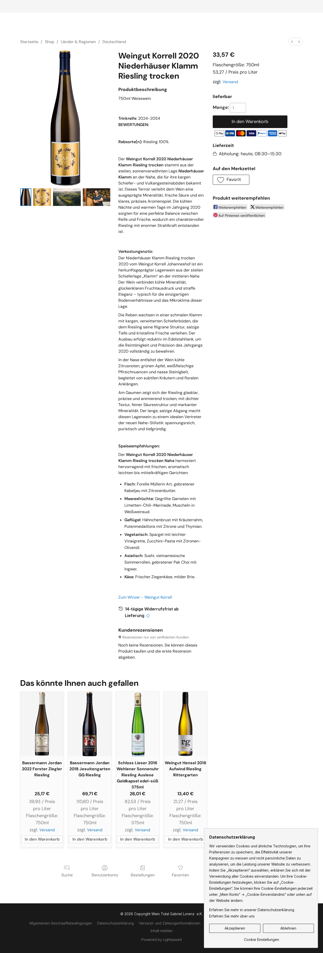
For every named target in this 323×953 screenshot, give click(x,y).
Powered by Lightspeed (161, 939)
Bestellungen (143, 875)
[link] (261, 938)
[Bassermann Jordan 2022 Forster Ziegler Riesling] (42, 724)
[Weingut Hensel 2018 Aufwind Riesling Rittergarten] (185, 724)
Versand (230, 81)
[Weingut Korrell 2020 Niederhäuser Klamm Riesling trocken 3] (96, 197)
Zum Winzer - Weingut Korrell (145, 597)
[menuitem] (291, 41)
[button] (231, 180)
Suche (67, 875)
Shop (49, 41)
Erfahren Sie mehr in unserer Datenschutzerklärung (251, 910)
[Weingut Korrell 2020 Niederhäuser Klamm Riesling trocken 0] (25, 197)
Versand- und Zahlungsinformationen (169, 923)
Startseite (29, 41)
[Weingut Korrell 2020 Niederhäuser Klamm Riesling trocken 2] (66, 197)
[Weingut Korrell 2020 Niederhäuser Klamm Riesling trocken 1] (42, 197)
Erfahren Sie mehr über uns (232, 916)
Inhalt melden (162, 931)
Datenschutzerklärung (115, 923)
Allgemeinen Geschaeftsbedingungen (60, 923)
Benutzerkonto (105, 875)
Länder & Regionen (78, 41)
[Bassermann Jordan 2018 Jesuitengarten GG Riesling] (89, 724)
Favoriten (180, 875)
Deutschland (114, 41)
